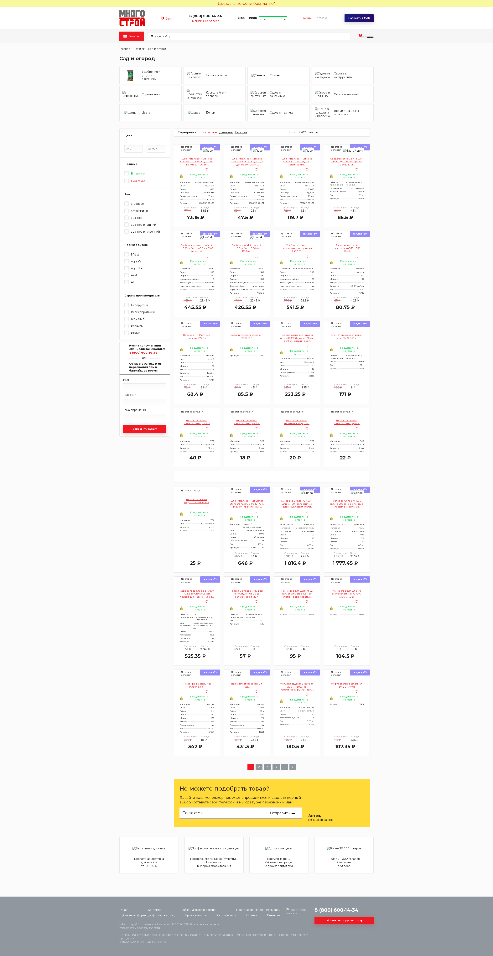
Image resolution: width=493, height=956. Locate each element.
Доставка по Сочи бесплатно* (246, 3)
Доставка (321, 18)
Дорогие (241, 132)
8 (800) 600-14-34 (205, 16)
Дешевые (226, 132)
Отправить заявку (144, 428)
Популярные (208, 132)
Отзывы (251, 915)
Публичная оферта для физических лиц (146, 915)
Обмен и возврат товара (198, 910)
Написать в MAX (359, 18)
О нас (123, 910)
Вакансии (274, 915)
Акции (307, 18)
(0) (206, 169)
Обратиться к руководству (344, 920)
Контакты (154, 910)
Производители (196, 915)
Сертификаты (226, 915)
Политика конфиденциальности (258, 910)
